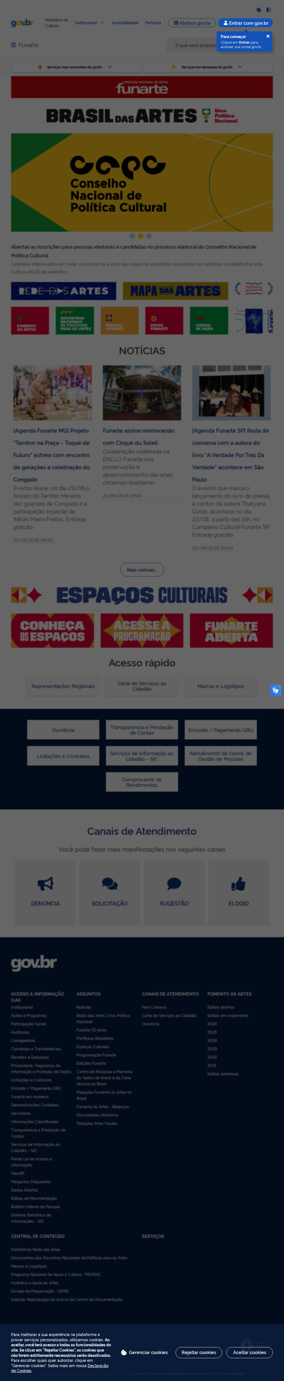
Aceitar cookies (249, 1352)
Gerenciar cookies (148, 1352)
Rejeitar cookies (199, 1352)
